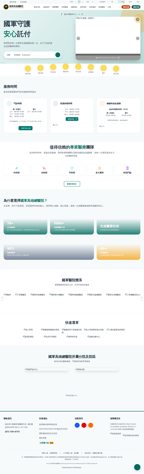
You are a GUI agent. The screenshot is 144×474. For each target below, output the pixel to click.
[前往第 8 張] (107, 57)
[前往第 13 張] (115, 57)
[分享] (138, 19)
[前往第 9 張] (109, 57)
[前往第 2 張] (98, 57)
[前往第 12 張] (113, 57)
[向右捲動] (142, 298)
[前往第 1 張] (96, 57)
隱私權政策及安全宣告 (48, 433)
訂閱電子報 (46, 443)
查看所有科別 (71, 184)
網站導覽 (13, 2)
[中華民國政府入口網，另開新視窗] (131, 435)
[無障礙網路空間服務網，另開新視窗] (115, 435)
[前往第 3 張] (99, 57)
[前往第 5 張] (102, 57)
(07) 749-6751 (12, 431)
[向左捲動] (2, 298)
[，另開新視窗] (7, 297)
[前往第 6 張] (104, 57)
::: (5, 2)
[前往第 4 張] (101, 57)
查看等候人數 (26, 128)
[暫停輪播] (118, 57)
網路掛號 (71, 119)
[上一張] (78, 38)
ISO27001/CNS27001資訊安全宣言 (53, 429)
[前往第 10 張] (110, 57)
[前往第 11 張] (112, 57)
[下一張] (138, 38)
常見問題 (23, 2)
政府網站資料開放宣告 (48, 424)
